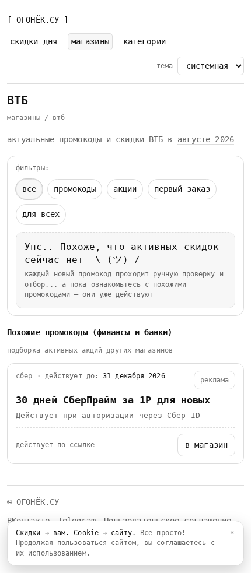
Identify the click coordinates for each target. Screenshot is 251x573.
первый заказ (182, 189)
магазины (90, 41)
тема (164, 66)
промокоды (75, 189)
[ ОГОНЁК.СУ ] (37, 19)
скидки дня (33, 41)
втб (59, 118)
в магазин (206, 444)
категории (144, 41)
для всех (41, 214)
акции (125, 189)
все (29, 189)
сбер (24, 376)
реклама (214, 380)
